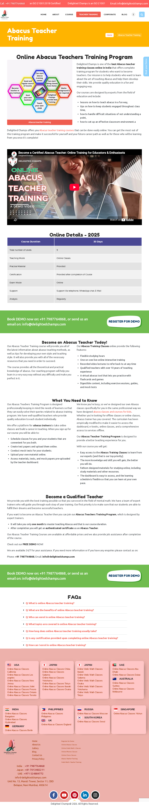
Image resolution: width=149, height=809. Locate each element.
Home (109, 35)
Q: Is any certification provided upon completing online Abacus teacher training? (72, 638)
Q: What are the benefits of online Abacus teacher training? (60, 610)
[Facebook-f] (53, 795)
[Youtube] (64, 795)
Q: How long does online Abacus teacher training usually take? (61, 631)
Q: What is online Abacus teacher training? (50, 603)
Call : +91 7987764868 (12, 3)
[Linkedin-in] (84, 795)
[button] (74, 603)
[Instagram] (95, 795)
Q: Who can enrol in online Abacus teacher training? (55, 617)
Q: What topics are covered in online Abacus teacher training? (61, 624)
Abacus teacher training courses (56, 130)
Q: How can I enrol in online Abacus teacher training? (56, 645)
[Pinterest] (74, 795)
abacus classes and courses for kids (112, 411)
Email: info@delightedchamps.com (129, 3)
